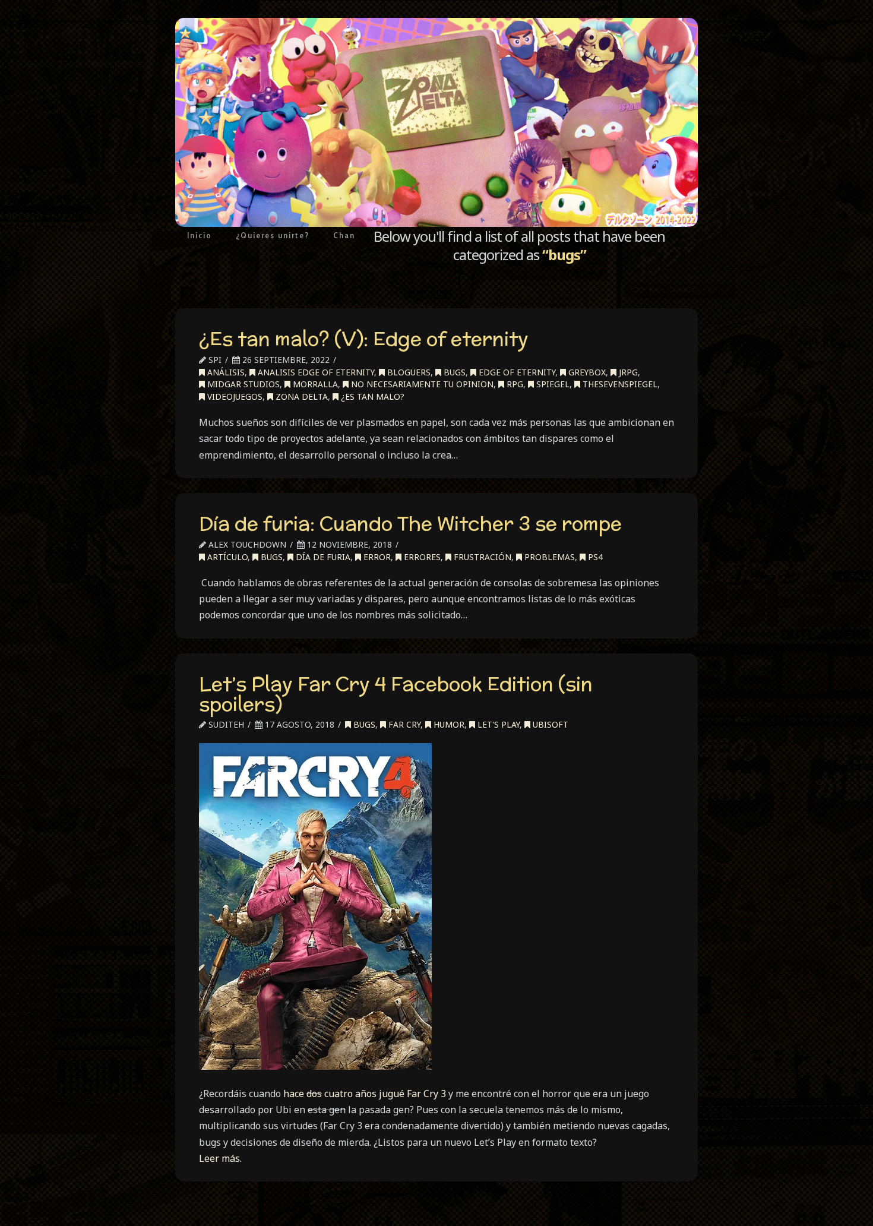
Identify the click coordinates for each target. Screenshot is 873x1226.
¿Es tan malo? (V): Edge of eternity (364, 338)
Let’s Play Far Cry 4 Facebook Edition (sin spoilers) (396, 694)
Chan (344, 235)
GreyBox (586, 372)
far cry (403, 724)
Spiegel (552, 384)
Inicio (199, 235)
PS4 (594, 557)
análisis (225, 372)
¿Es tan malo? (371, 396)
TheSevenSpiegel (618, 384)
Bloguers (408, 372)
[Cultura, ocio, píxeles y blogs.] (436, 122)
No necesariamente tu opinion (421, 384)
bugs (453, 372)
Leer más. (220, 1158)
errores (421, 557)
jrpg (627, 372)
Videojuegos (233, 396)
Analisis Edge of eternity (314, 372)
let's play (497, 724)
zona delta (300, 396)
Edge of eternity (515, 372)
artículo (226, 557)
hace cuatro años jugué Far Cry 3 (364, 1093)
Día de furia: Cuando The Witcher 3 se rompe (410, 523)
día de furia (321, 557)
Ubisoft (549, 724)
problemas (548, 557)
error (376, 557)
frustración (481, 557)
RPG (513, 384)
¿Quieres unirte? (272, 235)
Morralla (314, 384)
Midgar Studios (242, 384)
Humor (447, 724)
